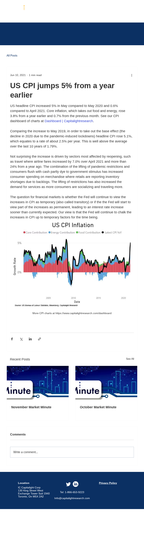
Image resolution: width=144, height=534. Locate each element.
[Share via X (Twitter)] (21, 339)
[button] (71, 11)
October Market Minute (98, 407)
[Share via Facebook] (12, 339)
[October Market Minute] (106, 383)
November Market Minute (31, 407)
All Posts (12, 55)
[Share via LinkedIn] (30, 339)
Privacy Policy (108, 482)
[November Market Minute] (38, 383)
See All (130, 358)
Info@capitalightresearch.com (72, 498)
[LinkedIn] (75, 484)
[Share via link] (39, 339)
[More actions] (131, 75)
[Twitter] (68, 484)
